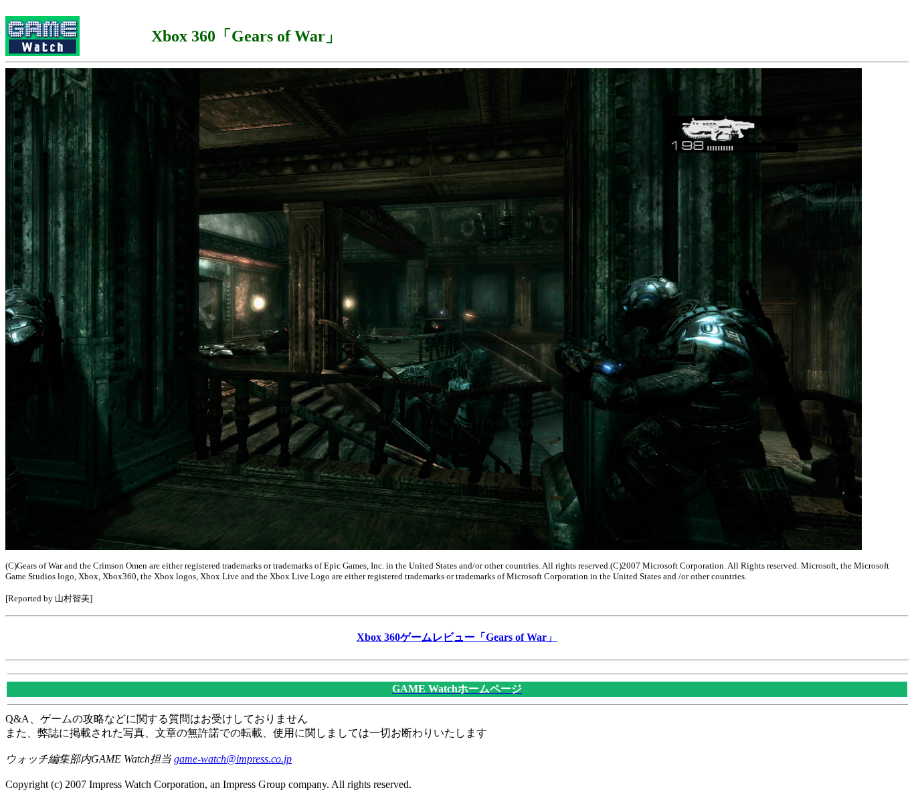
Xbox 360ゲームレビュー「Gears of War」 (457, 637)
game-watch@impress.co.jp (233, 759)
